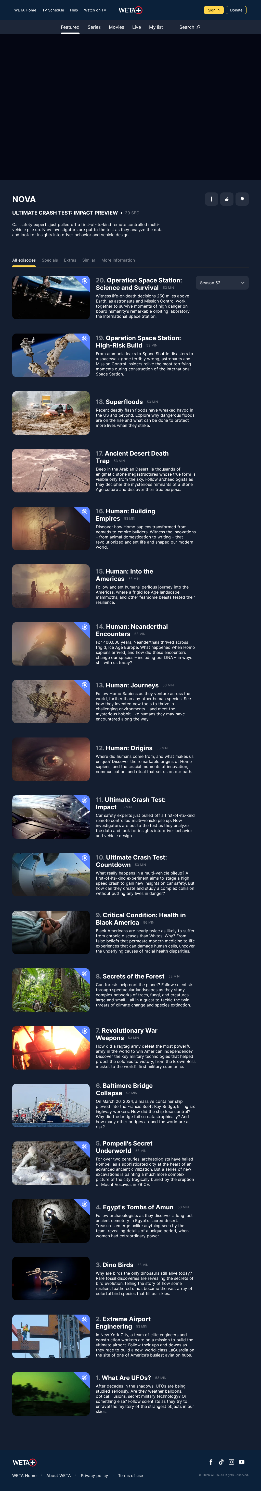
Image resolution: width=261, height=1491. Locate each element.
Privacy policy (94, 1475)
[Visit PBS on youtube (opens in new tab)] (242, 1462)
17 (99, 453)
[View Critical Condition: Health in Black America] (51, 932)
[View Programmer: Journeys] (51, 701)
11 (99, 799)
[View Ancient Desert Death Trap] (51, 470)
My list (156, 27)
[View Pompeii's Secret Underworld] (51, 1163)
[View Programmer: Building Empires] (51, 528)
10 (99, 857)
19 (99, 338)
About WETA (58, 1475)
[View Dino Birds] (51, 1278)
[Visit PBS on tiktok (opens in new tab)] (221, 1462)
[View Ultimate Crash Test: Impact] (51, 817)
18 (99, 401)
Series (94, 27)
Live (136, 27)
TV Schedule (53, 10)
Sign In (213, 10)
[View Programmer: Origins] (51, 759)
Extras (70, 260)
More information (118, 260)
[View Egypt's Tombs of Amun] (51, 1221)
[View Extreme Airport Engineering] (51, 1336)
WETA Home (25, 10)
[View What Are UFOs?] (51, 1394)
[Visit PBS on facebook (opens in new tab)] (211, 1462)
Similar (88, 260)
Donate (236, 10)
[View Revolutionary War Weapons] (51, 1048)
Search (186, 27)
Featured (70, 27)
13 (99, 685)
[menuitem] (25, 10)
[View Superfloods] (51, 413)
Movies (116, 27)
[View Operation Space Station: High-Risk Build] (51, 355)
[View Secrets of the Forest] (51, 990)
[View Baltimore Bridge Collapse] (51, 1105)
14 (99, 626)
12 (99, 748)
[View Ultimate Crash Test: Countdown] (51, 874)
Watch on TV (95, 10)
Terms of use (130, 1475)
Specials (50, 260)
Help (74, 10)
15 (99, 571)
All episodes (24, 260)
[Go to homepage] (130, 10)
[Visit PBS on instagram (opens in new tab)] (231, 1462)
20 (100, 280)
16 (99, 511)
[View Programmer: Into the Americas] (51, 586)
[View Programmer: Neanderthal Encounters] (51, 644)
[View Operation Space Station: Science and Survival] (51, 297)
